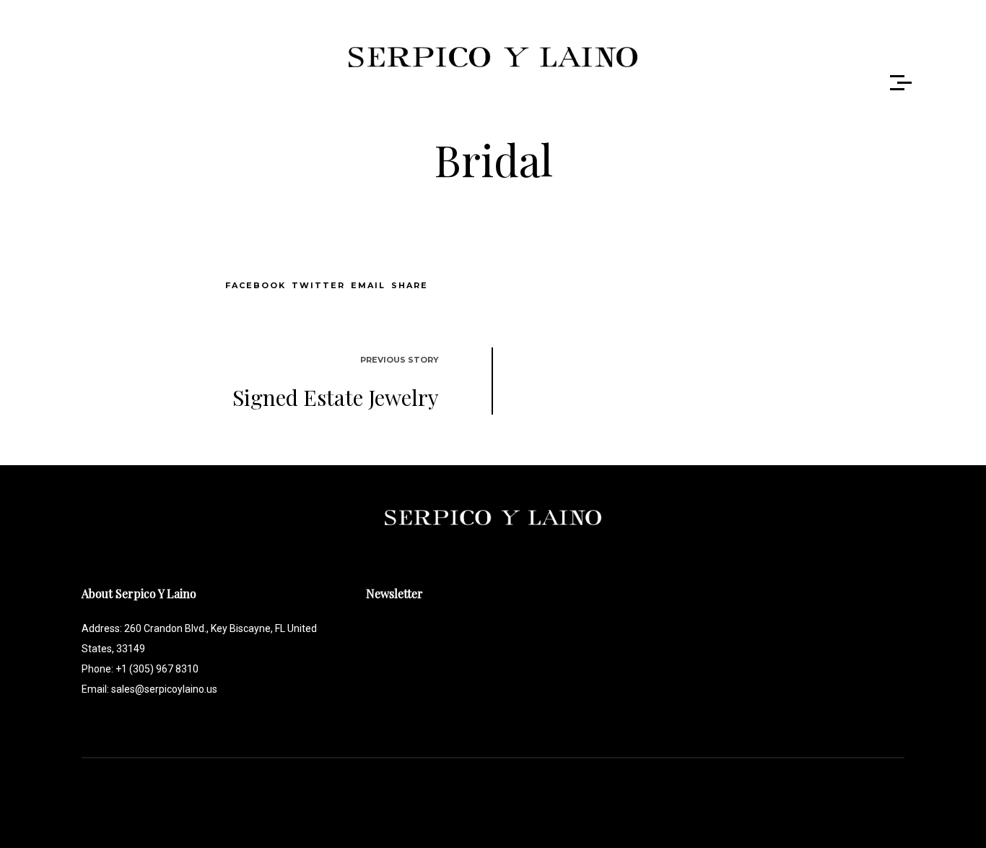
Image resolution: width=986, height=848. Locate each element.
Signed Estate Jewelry (335, 397)
